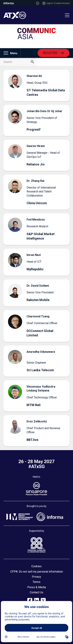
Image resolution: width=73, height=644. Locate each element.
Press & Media (36, 587)
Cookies (36, 566)
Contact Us (36, 592)
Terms (36, 582)
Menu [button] (13, 53)
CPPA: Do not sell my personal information (36, 571)
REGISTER (50, 53)
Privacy (36, 576)
